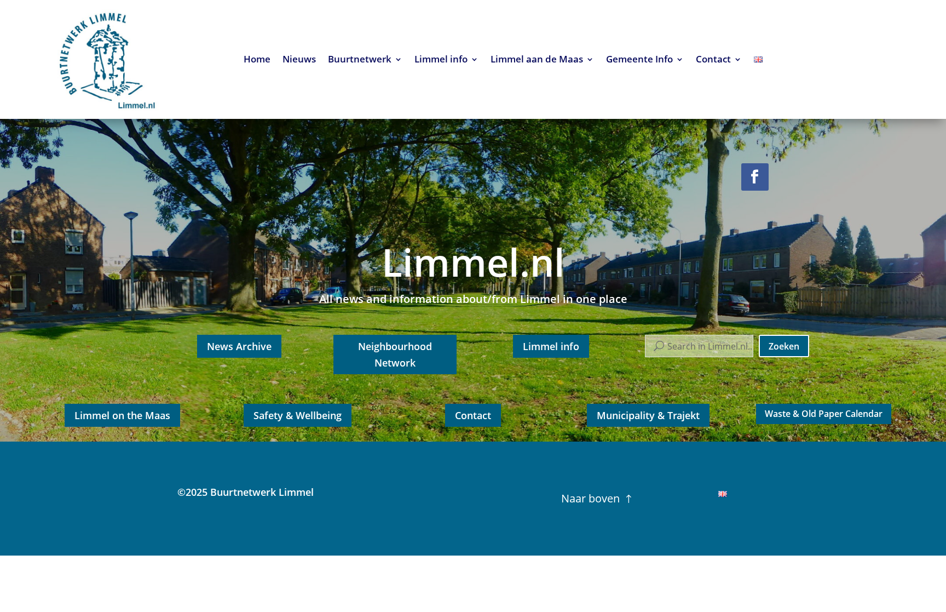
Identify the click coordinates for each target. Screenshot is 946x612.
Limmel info (441, 60)
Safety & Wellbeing (297, 415)
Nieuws (299, 60)
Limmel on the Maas (122, 415)
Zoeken (784, 346)
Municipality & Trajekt (648, 415)
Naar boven (590, 498)
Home (257, 60)
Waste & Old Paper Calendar (823, 414)
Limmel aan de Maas (537, 60)
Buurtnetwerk (359, 60)
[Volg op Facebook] (755, 177)
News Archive (239, 346)
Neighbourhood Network (395, 355)
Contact (713, 60)
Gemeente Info (639, 60)
